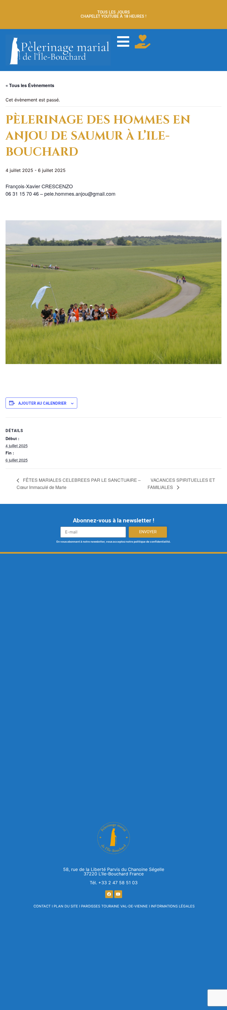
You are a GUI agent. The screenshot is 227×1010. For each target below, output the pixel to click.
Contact (42, 906)
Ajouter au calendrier (42, 403)
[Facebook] (109, 894)
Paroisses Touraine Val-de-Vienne (114, 906)
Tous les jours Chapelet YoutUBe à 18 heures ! (113, 14)
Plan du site (66, 906)
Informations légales (173, 906)
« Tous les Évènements (30, 85)
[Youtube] (118, 894)
